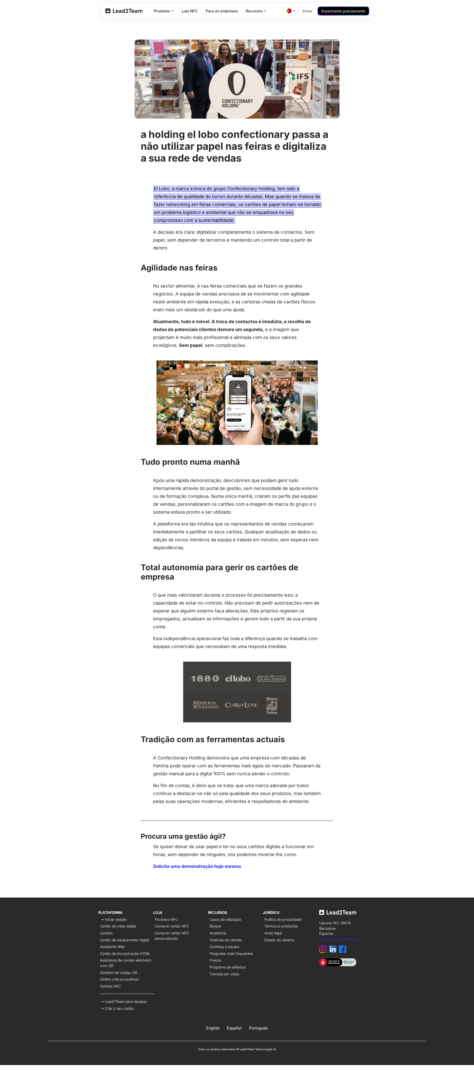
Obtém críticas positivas (119, 979)
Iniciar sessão (116, 919)
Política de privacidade (282, 919)
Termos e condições (281, 926)
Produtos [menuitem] (162, 11)
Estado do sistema (279, 940)
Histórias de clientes (226, 940)
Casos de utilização (225, 919)
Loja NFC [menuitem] (190, 11)
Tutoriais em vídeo (224, 974)
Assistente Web (112, 946)
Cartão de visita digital (118, 926)
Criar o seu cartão (119, 1008)
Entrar (307, 11)
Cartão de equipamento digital (124, 940)
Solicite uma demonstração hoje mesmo (197, 866)
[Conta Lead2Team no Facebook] (343, 951)
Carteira (106, 933)
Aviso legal (273, 933)
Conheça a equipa (224, 946)
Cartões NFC (110, 986)
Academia (218, 933)
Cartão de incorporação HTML (125, 953)
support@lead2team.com (340, 939)
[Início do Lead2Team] (337, 914)
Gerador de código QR (118, 972)
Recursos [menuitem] (254, 11)
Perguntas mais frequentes (231, 953)
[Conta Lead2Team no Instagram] (324, 951)
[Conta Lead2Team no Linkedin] (334, 951)
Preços (215, 960)
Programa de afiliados (228, 967)
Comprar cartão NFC (172, 926)
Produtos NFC (166, 919)
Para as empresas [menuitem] (222, 11)
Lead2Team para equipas (126, 1001)
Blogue (215, 926)
